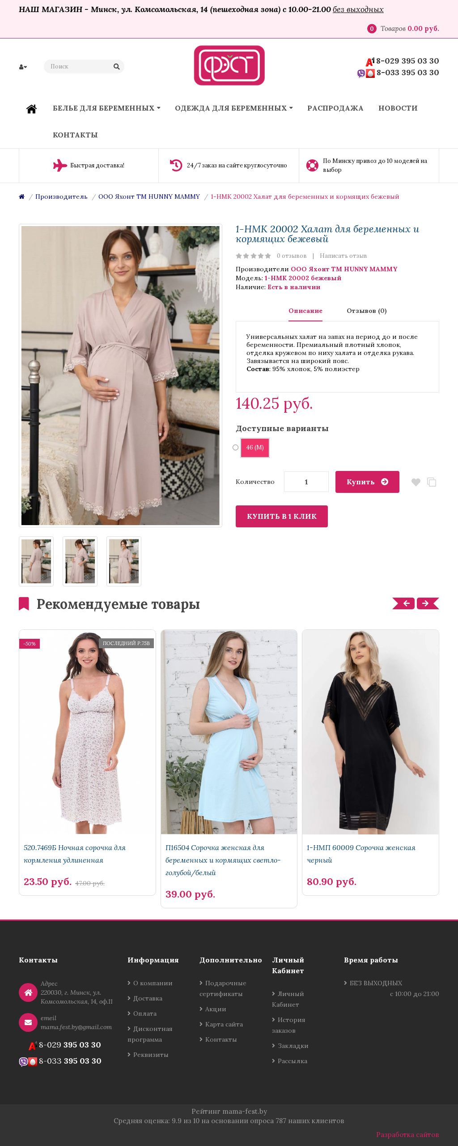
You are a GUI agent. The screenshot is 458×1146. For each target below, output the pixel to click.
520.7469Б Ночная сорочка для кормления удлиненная (75, 853)
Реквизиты (151, 1055)
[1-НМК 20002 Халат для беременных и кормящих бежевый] (120, 375)
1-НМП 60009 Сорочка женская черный (361, 853)
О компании (153, 983)
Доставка (147, 998)
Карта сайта (224, 1024)
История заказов (288, 1025)
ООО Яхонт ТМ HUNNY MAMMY (149, 196)
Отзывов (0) (367, 311)
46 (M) (255, 447)
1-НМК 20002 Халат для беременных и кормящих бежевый (305, 196)
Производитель (61, 196)
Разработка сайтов (407, 1134)
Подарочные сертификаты (222, 988)
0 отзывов (292, 256)
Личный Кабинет (288, 999)
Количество (255, 482)
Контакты (221, 1039)
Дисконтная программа (150, 1034)
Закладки (293, 1046)
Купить (361, 481)
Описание (305, 311)
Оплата (145, 1013)
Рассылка (292, 1061)
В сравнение (431, 482)
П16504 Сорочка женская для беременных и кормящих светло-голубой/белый (223, 860)
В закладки (416, 482)
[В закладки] (144, 866)
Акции (215, 1009)
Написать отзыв (343, 256)
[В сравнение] (129, 866)
